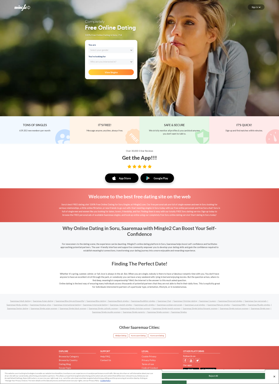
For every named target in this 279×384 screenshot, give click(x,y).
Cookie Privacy (149, 356)
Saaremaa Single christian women (135, 308)
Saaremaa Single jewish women (166, 308)
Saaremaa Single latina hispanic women (200, 308)
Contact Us (105, 360)
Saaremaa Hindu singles (17, 305)
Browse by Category (69, 356)
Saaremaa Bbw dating (96, 301)
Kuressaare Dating (138, 335)
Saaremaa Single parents (134, 312)
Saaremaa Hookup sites (40, 305)
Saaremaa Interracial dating (95, 305)
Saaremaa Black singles (118, 301)
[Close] (274, 376)
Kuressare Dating (157, 335)
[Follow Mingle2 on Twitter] (197, 360)
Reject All (213, 376)
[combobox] (111, 50)
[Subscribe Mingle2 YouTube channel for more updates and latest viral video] (191, 360)
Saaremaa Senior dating (17, 308)
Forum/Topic (65, 368)
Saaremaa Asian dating (43, 301)
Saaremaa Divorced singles (230, 301)
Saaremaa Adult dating (20, 301)
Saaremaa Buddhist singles (143, 301)
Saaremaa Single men (260, 308)
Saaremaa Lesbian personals (169, 305)
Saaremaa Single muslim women (106, 312)
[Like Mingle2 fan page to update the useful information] (185, 360)
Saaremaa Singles (179, 312)
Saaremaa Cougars (207, 301)
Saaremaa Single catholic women (103, 308)
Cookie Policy (105, 381)
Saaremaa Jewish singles (121, 305)
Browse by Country (68, 360)
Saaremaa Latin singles (144, 305)
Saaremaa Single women (158, 312)
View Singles (111, 72)
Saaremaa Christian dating (185, 301)
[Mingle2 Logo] (22, 7)
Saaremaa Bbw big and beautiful (70, 301)
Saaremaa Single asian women (44, 308)
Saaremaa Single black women (73, 308)
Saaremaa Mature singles (218, 305)
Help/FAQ (105, 356)
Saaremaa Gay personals (256, 301)
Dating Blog (65, 364)
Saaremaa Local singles (195, 305)
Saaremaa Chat (164, 301)
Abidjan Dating (120, 335)
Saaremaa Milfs (239, 305)
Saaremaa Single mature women (234, 308)
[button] (256, 7)
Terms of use (148, 364)
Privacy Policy (149, 360)
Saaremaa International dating (67, 305)
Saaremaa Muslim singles (259, 305)
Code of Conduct (150, 368)
